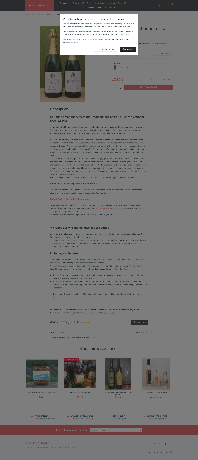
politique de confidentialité (92, 40)
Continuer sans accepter (106, 49)
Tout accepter (128, 49)
